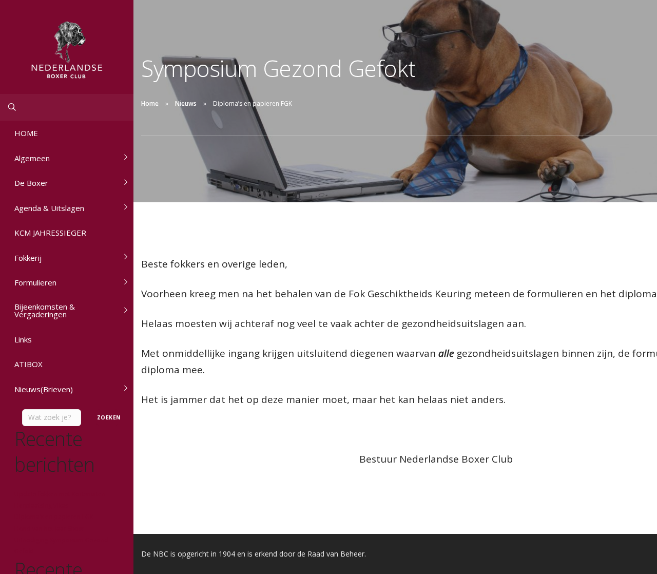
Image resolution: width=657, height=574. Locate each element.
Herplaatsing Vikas (41, 505)
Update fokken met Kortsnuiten (59, 494)
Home (150, 103)
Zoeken (107, 417)
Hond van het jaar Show (48, 528)
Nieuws (186, 103)
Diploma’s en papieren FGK (53, 516)
